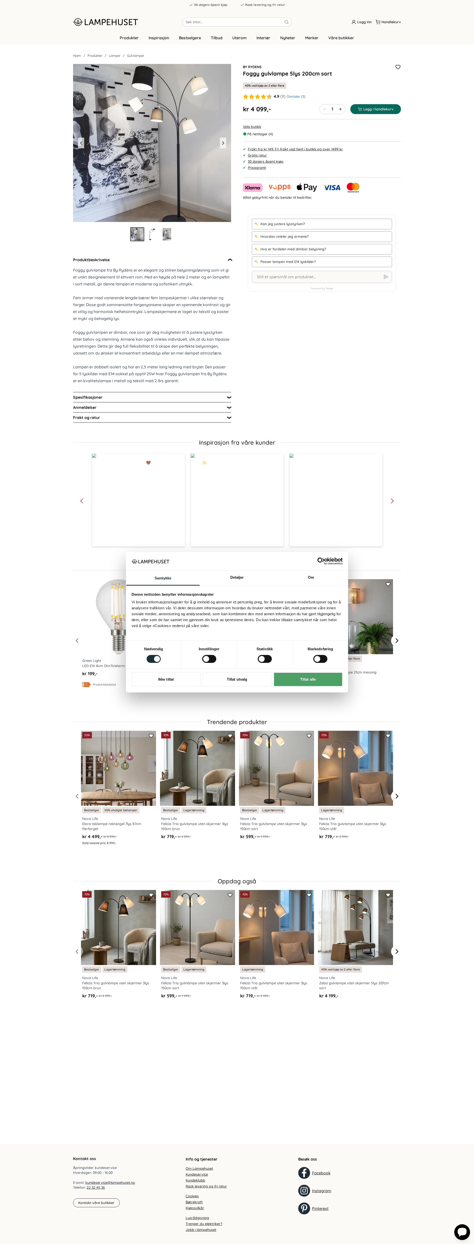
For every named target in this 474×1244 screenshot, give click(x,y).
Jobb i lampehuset (201, 1229)
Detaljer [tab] (237, 577)
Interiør (263, 37)
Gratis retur (257, 155)
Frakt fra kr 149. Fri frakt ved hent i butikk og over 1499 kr (295, 149)
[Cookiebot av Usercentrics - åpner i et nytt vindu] (321, 561)
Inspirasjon (159, 37)
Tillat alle (308, 679)
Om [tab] (311, 577)
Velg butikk (252, 126)
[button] (138, 500)
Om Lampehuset (199, 1168)
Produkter (129, 37)
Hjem (77, 56)
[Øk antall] (340, 109)
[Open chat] (462, 1232)
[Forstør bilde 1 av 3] (152, 143)
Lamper (114, 56)
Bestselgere (190, 37)
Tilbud (216, 37)
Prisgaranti (257, 167)
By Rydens (252, 67)
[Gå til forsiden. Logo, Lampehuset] (127, 22)
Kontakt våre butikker (96, 1203)
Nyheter (287, 37)
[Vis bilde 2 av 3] (152, 234)
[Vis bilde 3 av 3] (167, 234)
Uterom (239, 37)
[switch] (209, 659)
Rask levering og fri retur (265, 5)
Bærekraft (194, 1202)
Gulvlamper (135, 56)
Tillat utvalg (237, 679)
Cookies (192, 1196)
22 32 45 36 (96, 1187)
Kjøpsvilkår (195, 1208)
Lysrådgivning (197, 1218)
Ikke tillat (166, 679)
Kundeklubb (195, 1180)
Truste (329, 288)
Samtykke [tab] (163, 578)
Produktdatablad (104, 684)
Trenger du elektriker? (204, 1224)
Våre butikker (341, 37)
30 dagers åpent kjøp (210, 5)
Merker (311, 37)
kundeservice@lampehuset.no (110, 1182)
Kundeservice (197, 1174)
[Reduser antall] (324, 109)
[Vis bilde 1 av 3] (137, 234)
